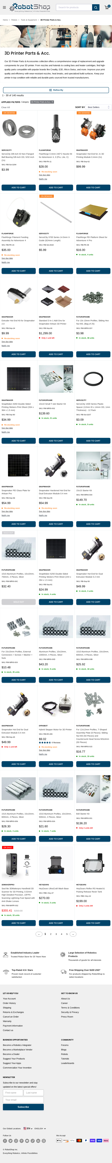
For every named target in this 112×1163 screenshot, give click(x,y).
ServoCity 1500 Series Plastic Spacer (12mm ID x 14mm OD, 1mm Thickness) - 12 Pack (93, 407)
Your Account (9, 998)
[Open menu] (4, 7)
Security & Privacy (70, 1012)
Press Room (67, 1016)
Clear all (5, 107)
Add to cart (19, 187)
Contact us (8, 1030)
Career (64, 1003)
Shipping (7, 1007)
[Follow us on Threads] (44, 1141)
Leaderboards (67, 1063)
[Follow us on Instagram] (16, 1141)
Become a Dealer (11, 1054)
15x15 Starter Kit (84, 490)
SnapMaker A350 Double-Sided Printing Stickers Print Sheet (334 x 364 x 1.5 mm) (18, 407)
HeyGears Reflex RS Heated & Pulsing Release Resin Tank (90, 890)
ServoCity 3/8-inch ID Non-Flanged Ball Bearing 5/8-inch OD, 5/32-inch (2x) (18, 157)
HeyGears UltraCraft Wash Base (54, 888)
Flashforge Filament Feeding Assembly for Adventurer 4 (15, 239)
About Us (65, 998)
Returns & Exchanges (13, 1012)
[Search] (95, 7)
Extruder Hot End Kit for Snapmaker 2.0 (18, 322)
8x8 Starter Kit (82, 814)
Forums (65, 1045)
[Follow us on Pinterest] (22, 1141)
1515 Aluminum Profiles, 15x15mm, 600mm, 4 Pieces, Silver (18, 815)
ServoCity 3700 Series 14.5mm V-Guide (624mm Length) (54, 239)
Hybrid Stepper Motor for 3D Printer (55, 729)
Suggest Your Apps (12, 1063)
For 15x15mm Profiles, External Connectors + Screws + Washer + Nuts (17, 654)
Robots (14, 20)
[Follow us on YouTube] (27, 1141)
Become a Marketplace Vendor (17, 1049)
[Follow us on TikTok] (33, 1141)
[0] (106, 7)
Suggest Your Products (14, 1058)
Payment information (13, 1025)
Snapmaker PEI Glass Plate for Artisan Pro (16, 492)
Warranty (7, 1021)
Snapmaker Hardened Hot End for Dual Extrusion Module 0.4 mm (54, 492)
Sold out (18, 602)
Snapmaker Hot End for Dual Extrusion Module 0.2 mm (89, 575)
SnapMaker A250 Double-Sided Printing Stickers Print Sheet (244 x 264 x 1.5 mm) (55, 577)
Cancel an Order (11, 1016)
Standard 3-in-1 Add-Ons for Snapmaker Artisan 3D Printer (52, 322)
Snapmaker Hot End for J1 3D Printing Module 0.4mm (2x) (90, 155)
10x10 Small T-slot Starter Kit (52, 404)
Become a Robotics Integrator (17, 1045)
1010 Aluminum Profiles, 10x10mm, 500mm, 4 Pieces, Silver (55, 815)
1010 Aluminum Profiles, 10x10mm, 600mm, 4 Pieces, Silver (92, 653)
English (39, 1128)
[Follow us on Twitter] (10, 1141)
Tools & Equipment (29, 20)
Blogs (63, 1049)
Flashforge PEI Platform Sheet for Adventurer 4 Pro (91, 239)
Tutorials (65, 1058)
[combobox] (74, 7)
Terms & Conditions (70, 1007)
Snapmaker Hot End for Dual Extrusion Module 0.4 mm (15, 731)
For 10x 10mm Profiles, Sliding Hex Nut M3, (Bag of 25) (92, 322)
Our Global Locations (12, 1128)
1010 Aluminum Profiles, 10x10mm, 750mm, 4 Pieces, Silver (18, 575)
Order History (9, 1003)
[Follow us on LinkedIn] (38, 1141)
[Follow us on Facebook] (5, 1141)
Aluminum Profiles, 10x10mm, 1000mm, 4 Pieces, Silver (52, 653)
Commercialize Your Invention (17, 1067)
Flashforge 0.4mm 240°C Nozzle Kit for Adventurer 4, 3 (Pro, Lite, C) (55, 155)
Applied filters (10, 102)
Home (5, 20)
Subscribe (23, 1107)
